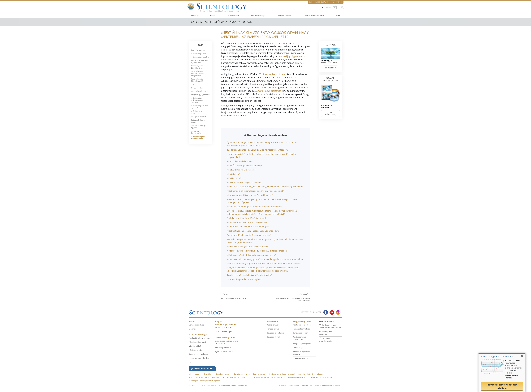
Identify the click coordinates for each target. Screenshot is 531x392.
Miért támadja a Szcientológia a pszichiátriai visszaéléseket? (255, 190)
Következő (304, 294)
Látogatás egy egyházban (200, 94)
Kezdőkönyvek (273, 325)
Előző (225, 294)
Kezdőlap (195, 15)
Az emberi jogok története (268, 90)
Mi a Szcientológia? (259, 15)
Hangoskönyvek (273, 329)
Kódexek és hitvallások (198, 354)
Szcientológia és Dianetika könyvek (197, 66)
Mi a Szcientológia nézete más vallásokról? (247, 222)
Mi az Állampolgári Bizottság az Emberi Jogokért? (250, 195)
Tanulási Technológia (301, 329)
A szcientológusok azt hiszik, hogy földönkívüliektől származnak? (257, 250)
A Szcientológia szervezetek (196, 112)
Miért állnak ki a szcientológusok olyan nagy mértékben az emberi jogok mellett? (265, 186)
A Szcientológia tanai (198, 53)
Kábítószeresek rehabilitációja (299, 338)
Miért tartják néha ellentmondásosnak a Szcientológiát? (253, 230)
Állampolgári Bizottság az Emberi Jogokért (204, 381)
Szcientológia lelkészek (199, 91)
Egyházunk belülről (197, 325)
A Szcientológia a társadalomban (198, 137)
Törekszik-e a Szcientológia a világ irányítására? (249, 275)
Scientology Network (222, 374)
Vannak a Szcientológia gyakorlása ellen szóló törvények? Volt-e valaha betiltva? (264, 263)
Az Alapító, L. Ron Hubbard (199, 338)
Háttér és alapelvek (198, 50)
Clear (193, 84)
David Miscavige (259, 374)
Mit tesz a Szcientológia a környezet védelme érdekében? (254, 206)
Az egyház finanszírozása (196, 132)
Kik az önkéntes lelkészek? (239, 161)
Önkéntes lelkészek (301, 358)
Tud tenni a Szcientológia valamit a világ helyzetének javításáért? (257, 149)
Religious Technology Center (198, 121)
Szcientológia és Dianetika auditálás (198, 80)
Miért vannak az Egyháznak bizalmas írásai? (247, 246)
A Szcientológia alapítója (200, 57)
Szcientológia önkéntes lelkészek (310, 374)
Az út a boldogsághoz (302, 325)
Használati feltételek (321, 385)
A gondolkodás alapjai (224, 351)
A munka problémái (223, 347)
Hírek (338, 15)
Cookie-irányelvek (306, 385)
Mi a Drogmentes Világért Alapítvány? (244, 182)
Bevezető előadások (275, 333)
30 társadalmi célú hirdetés (273, 74)
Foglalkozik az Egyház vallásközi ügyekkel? (247, 218)
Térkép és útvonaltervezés (325, 339)
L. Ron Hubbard (233, 15)
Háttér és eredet (195, 350)
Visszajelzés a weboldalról (326, 333)
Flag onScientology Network (225, 323)
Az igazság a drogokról (302, 343)
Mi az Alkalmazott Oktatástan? (241, 169)
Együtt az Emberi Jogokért (298, 377)
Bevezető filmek (273, 337)
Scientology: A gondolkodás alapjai (329, 61)
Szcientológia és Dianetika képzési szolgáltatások (197, 73)
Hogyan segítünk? (285, 15)
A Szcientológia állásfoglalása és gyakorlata (197, 100)
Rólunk (212, 15)
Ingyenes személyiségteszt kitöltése (502, 386)
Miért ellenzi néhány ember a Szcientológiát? (248, 226)
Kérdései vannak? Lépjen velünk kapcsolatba (330, 326)
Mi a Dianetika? (195, 346)
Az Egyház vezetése (198, 116)
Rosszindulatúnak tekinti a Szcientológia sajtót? (249, 235)
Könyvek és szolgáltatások (314, 15)
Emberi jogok (298, 347)
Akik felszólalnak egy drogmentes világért (269, 377)
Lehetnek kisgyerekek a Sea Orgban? (244, 279)
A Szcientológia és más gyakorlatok (199, 106)
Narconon (246, 377)
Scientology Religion (242, 374)
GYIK (200, 45)
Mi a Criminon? (233, 174)
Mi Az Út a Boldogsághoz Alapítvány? (244, 165)
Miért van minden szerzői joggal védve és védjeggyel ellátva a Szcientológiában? (265, 259)
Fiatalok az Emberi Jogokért (321, 377)
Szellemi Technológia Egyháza (198, 126)
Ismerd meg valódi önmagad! (497, 356)
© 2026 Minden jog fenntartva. (218, 385)
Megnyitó (192, 329)
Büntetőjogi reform (301, 333)
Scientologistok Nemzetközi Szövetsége (204, 377)
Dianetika (207, 374)
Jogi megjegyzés (336, 385)
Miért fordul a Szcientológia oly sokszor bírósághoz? (251, 255)
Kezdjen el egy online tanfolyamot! (282, 374)
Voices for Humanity (223, 327)
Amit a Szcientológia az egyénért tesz (199, 61)
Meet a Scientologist (223, 331)
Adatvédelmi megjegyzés (288, 385)
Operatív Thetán (197, 88)
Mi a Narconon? (234, 178)
